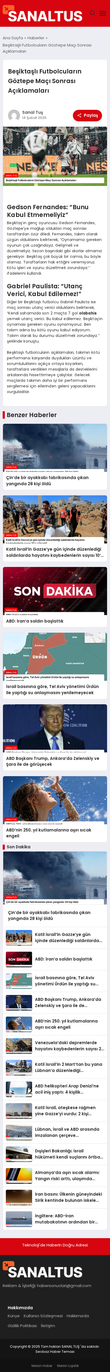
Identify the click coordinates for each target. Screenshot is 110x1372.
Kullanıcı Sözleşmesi (43, 1316)
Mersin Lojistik (68, 1365)
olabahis (88, 313)
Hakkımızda (78, 1316)
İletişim (48, 1325)
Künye (14, 1316)
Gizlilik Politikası (22, 1325)
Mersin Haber (42, 1365)
